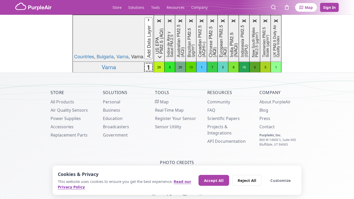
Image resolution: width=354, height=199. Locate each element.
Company (199, 7)
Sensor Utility (168, 127)
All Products (62, 102)
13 (191, 67)
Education (113, 118)
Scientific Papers (223, 118)
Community (218, 102)
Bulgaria (105, 56)
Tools (155, 7)
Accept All (214, 180)
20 (180, 67)
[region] (177, 44)
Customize (280, 180)
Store (117, 7)
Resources (176, 7)
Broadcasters (116, 127)
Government (115, 135)
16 (244, 67)
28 (159, 67)
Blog (263, 110)
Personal (111, 102)
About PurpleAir (275, 102)
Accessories (62, 127)
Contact (267, 127)
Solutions (136, 7)
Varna (122, 56)
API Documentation (226, 141)
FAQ (211, 110)
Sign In (329, 7)
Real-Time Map (169, 110)
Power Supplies (66, 118)
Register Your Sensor (175, 118)
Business (111, 110)
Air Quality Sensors (69, 110)
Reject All (247, 180)
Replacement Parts (69, 135)
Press (264, 118)
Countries (84, 56)
